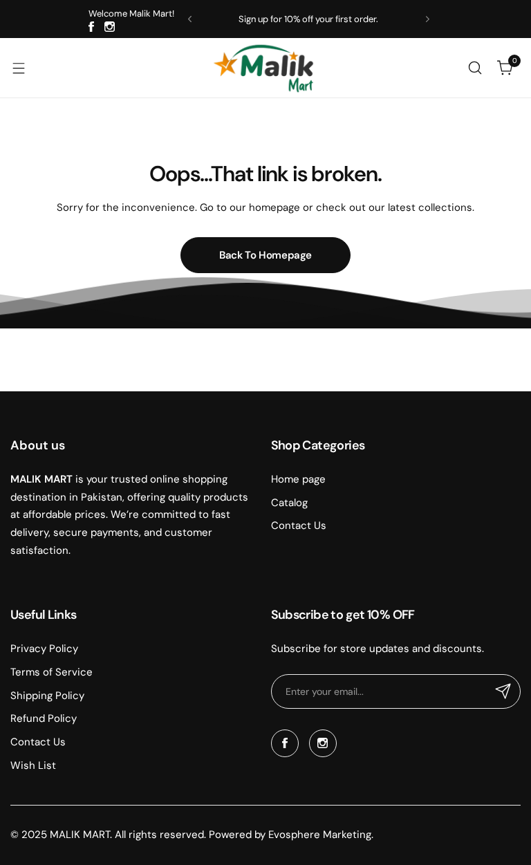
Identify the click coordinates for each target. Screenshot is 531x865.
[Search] (475, 68)
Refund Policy (43, 718)
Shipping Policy (47, 696)
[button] (190, 19)
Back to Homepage (265, 255)
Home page (298, 479)
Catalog (289, 503)
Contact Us (298, 525)
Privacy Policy (44, 648)
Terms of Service (51, 672)
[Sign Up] (503, 691)
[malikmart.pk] (265, 67)
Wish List (33, 765)
